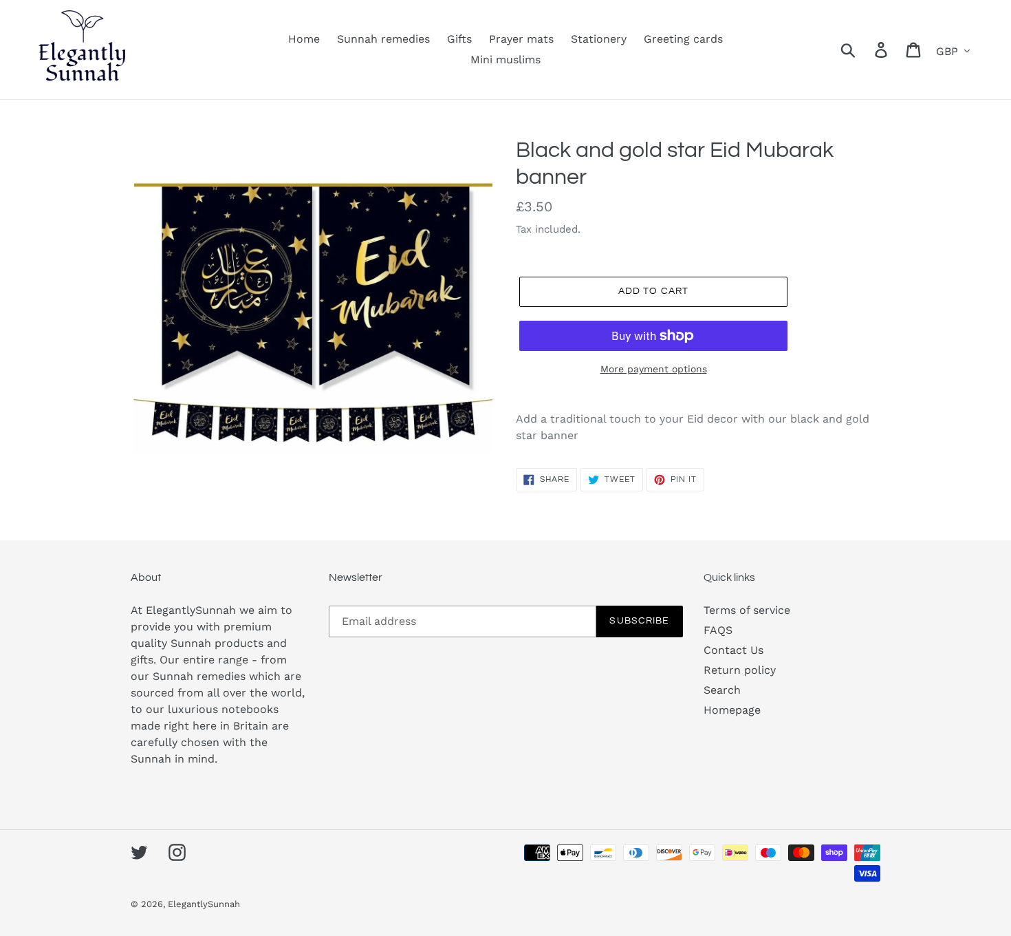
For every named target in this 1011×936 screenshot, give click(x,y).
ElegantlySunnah (204, 904)
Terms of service (747, 610)
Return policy (740, 670)
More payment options (653, 368)
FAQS (718, 630)
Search (722, 689)
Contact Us (733, 650)
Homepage (732, 709)
